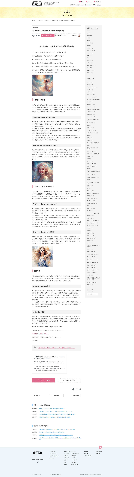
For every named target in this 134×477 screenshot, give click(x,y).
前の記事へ (36, 395)
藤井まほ (89, 57)
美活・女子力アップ (92, 265)
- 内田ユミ (66, 460)
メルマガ (86, 453)
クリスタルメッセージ (92, 223)
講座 (94, 5)
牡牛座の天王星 (91, 122)
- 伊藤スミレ (66, 457)
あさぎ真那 (89, 60)
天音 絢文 (89, 35)
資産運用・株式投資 (92, 272)
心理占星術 (90, 91)
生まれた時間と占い (92, 203)
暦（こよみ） (90, 94)
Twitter (82, 1)
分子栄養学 (90, 210)
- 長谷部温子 (74, 460)
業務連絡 (90, 284)
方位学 (89, 168)
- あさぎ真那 (66, 453)
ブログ (89, 5)
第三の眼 (89, 72)
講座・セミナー (91, 251)
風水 (88, 179)
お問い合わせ (98, 1)
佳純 (88, 40)
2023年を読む (90, 127)
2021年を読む (91, 208)
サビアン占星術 (91, 256)
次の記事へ (76, 395)
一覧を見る (56, 395)
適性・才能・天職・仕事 (93, 270)
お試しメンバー (90, 50)
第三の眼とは (74, 5)
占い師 (80, 5)
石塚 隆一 (89, 38)
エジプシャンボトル (92, 151)
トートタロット (91, 116)
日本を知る (90, 84)
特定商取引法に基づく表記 (56, 474)
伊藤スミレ (54, 20)
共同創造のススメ (91, 215)
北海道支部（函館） (92, 87)
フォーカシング (91, 106)
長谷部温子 (89, 48)
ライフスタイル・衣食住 (93, 153)
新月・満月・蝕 (91, 163)
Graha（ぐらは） (90, 65)
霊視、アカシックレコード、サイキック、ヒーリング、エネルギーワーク (93, 278)
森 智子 (88, 45)
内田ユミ (89, 62)
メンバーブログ (53, 453)
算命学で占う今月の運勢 (93, 193)
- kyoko (65, 464)
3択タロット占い (91, 238)
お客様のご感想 (91, 111)
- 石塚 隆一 (66, 455)
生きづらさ (90, 89)
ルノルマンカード (91, 130)
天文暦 (89, 188)
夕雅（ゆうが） (90, 70)
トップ (33, 20)
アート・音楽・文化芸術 (93, 142)
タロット (90, 249)
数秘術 (89, 230)
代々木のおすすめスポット (93, 99)
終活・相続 (90, 185)
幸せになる (90, 190)
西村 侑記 (89, 43)
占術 (85, 5)
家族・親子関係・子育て (93, 254)
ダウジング (90, 240)
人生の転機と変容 (92, 282)
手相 (89, 158)
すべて (88, 33)
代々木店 (90, 101)
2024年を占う (91, 200)
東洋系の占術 (90, 114)
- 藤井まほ (73, 462)
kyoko (88, 55)
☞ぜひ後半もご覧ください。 (40, 334)
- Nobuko (73, 457)
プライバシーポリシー (36, 474)
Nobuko (88, 67)
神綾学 (89, 135)
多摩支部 (89, 137)
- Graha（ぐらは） (75, 453)
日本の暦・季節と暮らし (93, 177)
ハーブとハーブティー (92, 225)
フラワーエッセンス (92, 97)
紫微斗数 (90, 140)
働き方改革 (90, 235)
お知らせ (99, 5)
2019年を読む (90, 195)
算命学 (89, 125)
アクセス (89, 1)
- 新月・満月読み (88, 455)
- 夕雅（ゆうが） (75, 464)
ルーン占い (90, 161)
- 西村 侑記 (73, 455)
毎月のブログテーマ (92, 132)
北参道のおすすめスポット (93, 109)
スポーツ (89, 205)
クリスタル (90, 228)
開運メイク (90, 233)
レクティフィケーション (93, 213)
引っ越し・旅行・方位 (92, 275)
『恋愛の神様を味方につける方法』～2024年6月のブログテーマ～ (56, 348)
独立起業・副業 (91, 267)
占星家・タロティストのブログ (43, 20)
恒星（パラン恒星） (92, 166)
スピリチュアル (91, 243)
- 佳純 (65, 462)
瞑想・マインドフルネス (92, 220)
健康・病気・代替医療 (92, 262)
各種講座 (86, 451)
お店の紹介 (90, 156)
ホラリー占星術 (91, 174)
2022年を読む (90, 218)
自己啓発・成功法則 (92, 198)
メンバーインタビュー (54, 455)
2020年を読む (91, 104)
